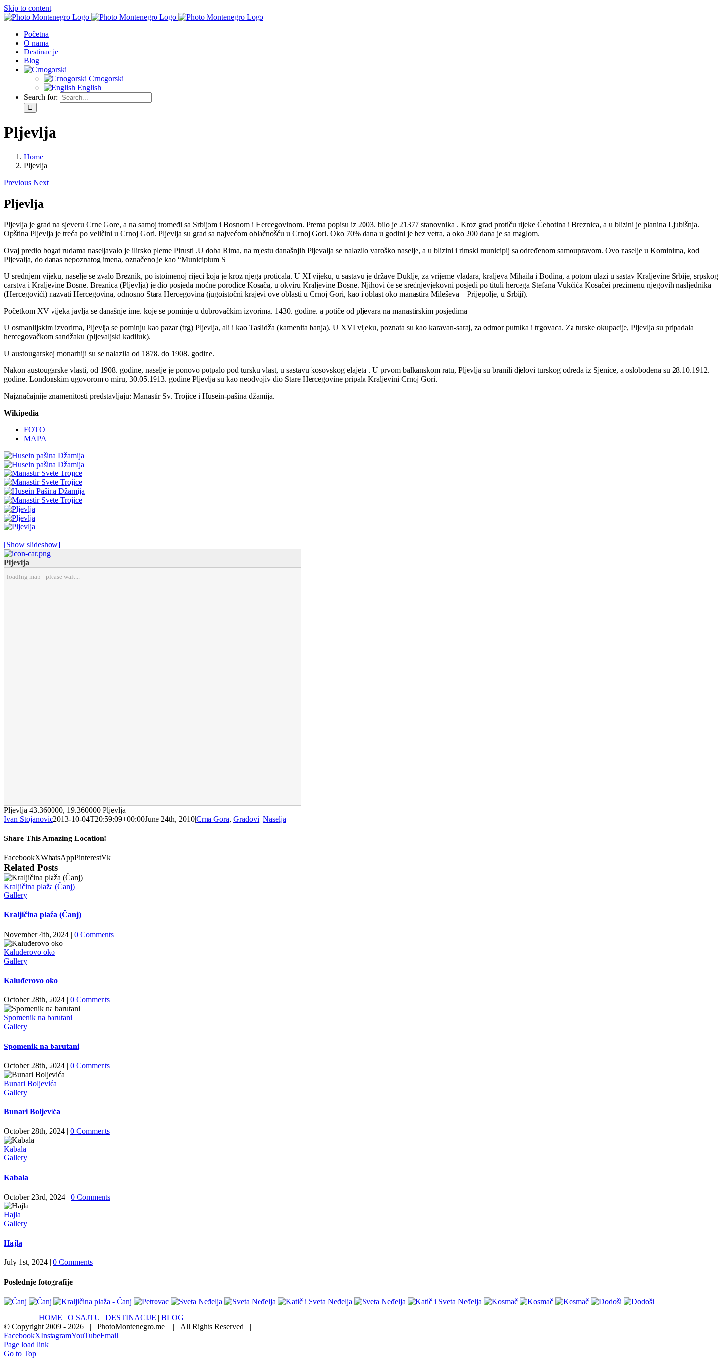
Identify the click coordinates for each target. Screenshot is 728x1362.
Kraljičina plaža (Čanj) (39, 886)
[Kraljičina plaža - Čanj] (92, 1301)
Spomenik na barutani (38, 1017)
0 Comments (94, 934)
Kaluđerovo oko (29, 952)
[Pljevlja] (19, 509)
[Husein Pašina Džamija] (44, 491)
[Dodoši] (606, 1301)
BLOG (172, 1317)
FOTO (34, 429)
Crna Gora (212, 819)
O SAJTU (84, 1317)
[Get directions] (27, 553)
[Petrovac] (151, 1301)
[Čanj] (15, 1301)
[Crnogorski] (45, 69)
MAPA (35, 438)
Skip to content (27, 8)
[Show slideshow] (32, 544)
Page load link (26, 1344)
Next (41, 182)
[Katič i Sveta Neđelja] (315, 1301)
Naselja (274, 819)
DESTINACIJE (130, 1317)
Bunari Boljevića (30, 1083)
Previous (17, 182)
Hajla (12, 1214)
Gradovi (246, 819)
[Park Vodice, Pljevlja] (19, 518)
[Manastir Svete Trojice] (43, 473)
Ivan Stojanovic (28, 819)
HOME (50, 1317)
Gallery (15, 895)
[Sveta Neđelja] (196, 1301)
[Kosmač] (501, 1301)
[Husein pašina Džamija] (44, 455)
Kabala (15, 1149)
